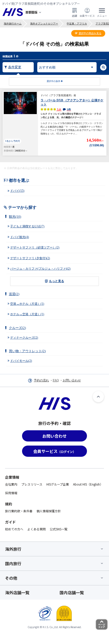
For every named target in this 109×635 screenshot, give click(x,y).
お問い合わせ (72, 380)
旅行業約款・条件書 (18, 511)
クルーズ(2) (17, 328)
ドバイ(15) (17, 190)
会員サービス (87, 15)
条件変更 (14, 67)
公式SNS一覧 (58, 529)
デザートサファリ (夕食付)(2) (30, 258)
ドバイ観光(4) (19, 237)
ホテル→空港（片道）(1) (27, 314)
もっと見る (56, 281)
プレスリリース (31, 484)
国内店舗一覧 (72, 592)
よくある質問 (36, 529)
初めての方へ (14, 529)
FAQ (56, 380)
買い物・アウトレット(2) (27, 351)
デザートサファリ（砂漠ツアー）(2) (34, 247)
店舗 (74, 15)
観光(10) (15, 216)
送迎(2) (14, 294)
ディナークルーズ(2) (24, 337)
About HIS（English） (88, 484)
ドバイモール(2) (21, 361)
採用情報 (11, 493)
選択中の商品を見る (90, 33)
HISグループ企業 (57, 484)
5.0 (63, 109)
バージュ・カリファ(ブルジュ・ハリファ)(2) (40, 268)
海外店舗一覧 (17, 592)
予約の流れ (41, 380)
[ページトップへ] (98, 396)
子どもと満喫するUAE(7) (27, 226)
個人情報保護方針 (49, 511)
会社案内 (11, 484)
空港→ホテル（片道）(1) (27, 304)
